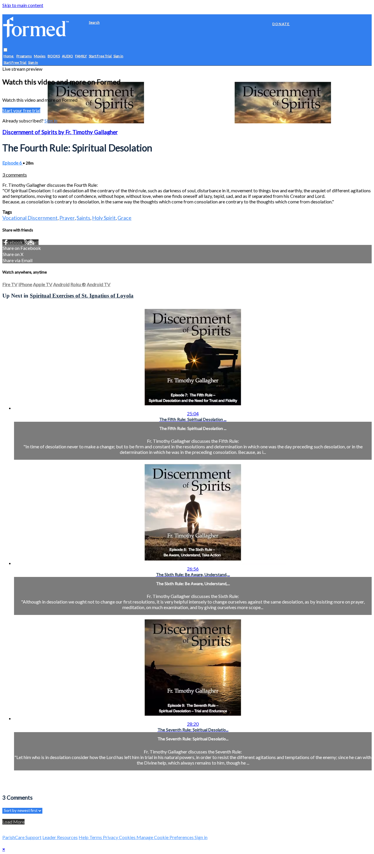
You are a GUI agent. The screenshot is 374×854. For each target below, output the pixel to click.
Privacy (111, 837)
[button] (5, 50)
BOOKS (54, 56)
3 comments (14, 174)
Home (9, 56)
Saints (83, 218)
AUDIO (67, 56)
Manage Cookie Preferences (165, 837)
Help (84, 837)
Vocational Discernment (30, 218)
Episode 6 (12, 162)
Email (33, 242)
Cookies (127, 837)
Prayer (67, 218)
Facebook (13, 242)
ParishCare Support (21, 837)
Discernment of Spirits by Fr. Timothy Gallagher (60, 132)
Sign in (118, 56)
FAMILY (81, 56)
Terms (96, 837)
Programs (24, 56)
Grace (124, 218)
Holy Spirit (104, 218)
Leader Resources (60, 837)
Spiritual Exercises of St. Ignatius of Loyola (82, 296)
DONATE (281, 24)
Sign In (33, 62)
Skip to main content (22, 5)
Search (94, 22)
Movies (40, 56)
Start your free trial (21, 110)
